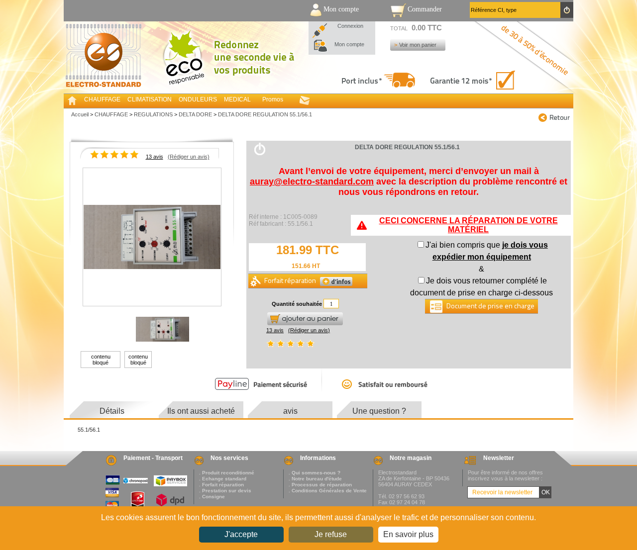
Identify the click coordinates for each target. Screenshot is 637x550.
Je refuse (331, 534)
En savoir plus (408, 534)
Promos (272, 99)
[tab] (112, 411)
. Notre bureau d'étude (315, 478)
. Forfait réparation (221, 484)
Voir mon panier (417, 45)
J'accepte (241, 534)
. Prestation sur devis (225, 490)
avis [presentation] (290, 411)
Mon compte (349, 44)
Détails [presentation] (112, 411)
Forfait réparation (291, 280)
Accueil (80, 114)
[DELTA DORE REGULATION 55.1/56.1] (152, 237)
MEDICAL (237, 99)
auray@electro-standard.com (312, 181)
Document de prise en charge (489, 305)
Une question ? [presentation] (379, 411)
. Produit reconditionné (226, 472)
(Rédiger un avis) (189, 157)
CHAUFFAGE (102, 99)
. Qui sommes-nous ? (314, 472)
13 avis (154, 157)
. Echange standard (222, 478)
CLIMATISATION (149, 99)
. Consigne (212, 496)
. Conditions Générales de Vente (328, 490)
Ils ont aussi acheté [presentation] (201, 411)
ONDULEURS (198, 99)
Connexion (350, 26)
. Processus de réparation (320, 484)
